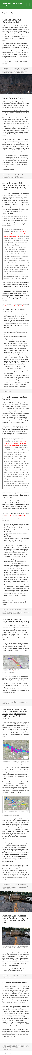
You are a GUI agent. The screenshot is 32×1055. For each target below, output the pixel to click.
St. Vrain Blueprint (10, 986)
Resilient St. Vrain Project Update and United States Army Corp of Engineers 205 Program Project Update (15, 714)
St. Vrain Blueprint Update (15, 982)
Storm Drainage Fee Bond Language (14, 398)
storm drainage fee (6, 613)
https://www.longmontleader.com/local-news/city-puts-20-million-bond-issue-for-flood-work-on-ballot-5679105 (15, 112)
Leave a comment (21, 72)
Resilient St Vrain (5, 72)
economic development (13, 1046)
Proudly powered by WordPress (9, 1053)
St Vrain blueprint (17, 1047)
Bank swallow (14, 176)
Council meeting (23, 174)
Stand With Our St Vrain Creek (12, 4)
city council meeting (16, 71)
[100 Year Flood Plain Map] (16, 749)
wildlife (24, 887)
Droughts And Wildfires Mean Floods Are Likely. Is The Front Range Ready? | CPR (15, 919)
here (3, 736)
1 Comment (10, 703)
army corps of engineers (9, 702)
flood (24, 975)
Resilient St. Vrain (19, 69)
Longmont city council (10, 69)
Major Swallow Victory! (14, 98)
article (20, 975)
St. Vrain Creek (20, 887)
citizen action (22, 68)
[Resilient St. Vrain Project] (16, 804)
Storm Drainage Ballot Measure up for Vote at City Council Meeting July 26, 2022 (15, 186)
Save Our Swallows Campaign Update (11, 20)
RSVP (28, 612)
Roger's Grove (13, 72)
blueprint (23, 1045)
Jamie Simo (15, 68)
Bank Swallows (16, 886)
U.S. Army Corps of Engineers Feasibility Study (15, 620)
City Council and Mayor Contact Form (15, 306)
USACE (3, 703)
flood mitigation (24, 71)
